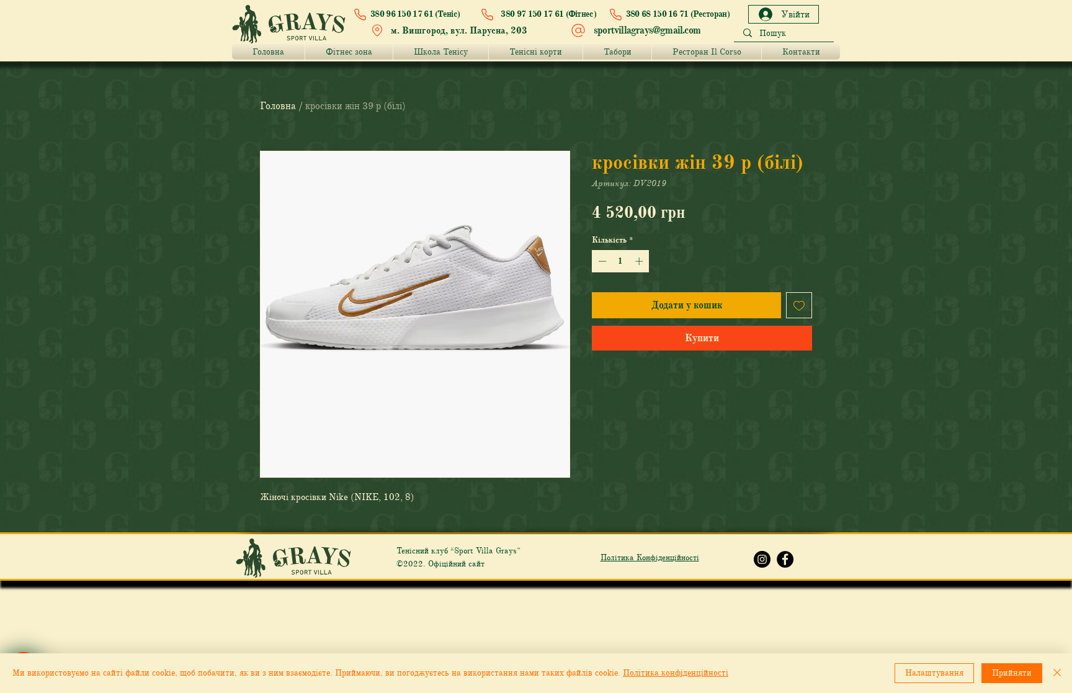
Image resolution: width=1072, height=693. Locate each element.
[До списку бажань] (799, 305)
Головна (278, 106)
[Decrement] (601, 261)
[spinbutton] (621, 261)
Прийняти (1012, 673)
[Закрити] (1057, 673)
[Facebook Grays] (785, 559)
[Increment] (640, 261)
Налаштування (934, 673)
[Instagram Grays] (762, 559)
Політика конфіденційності (675, 673)
